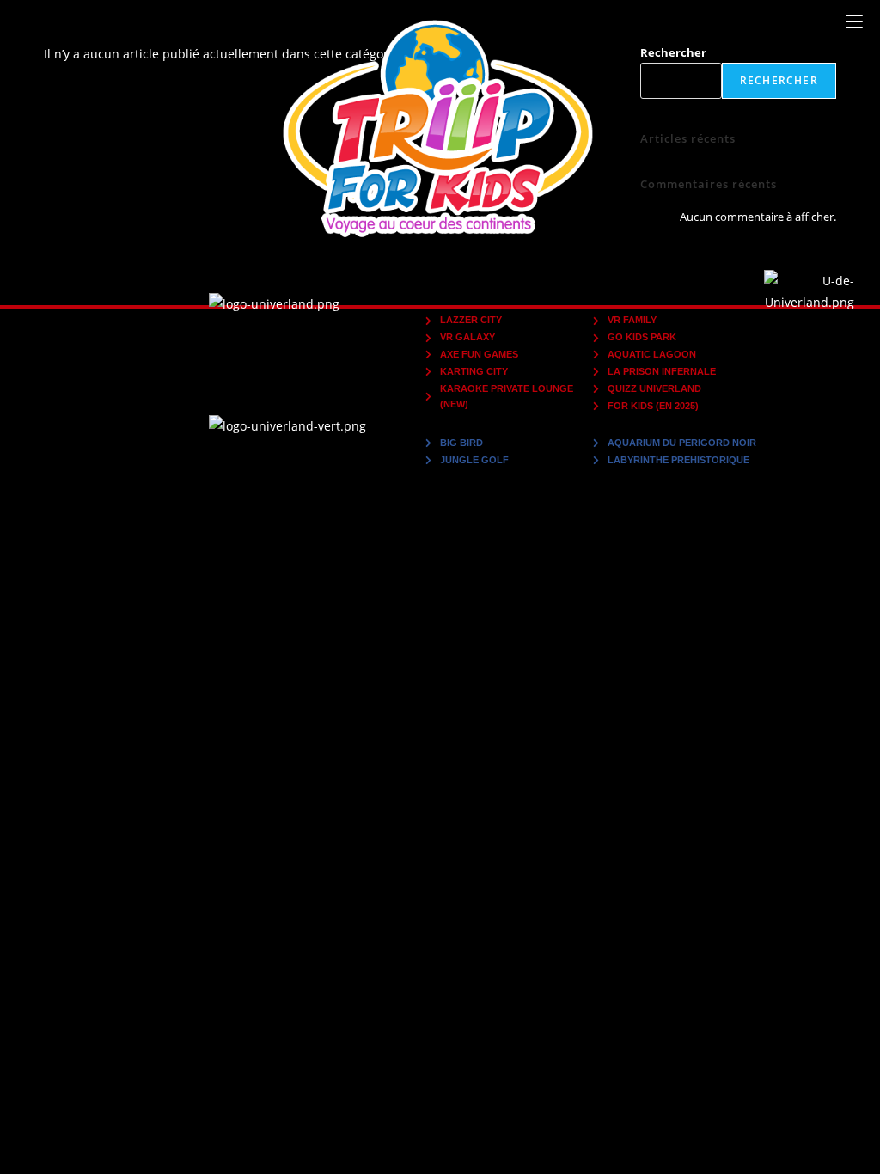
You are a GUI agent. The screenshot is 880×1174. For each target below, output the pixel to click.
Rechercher (673, 52)
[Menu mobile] (854, 21)
